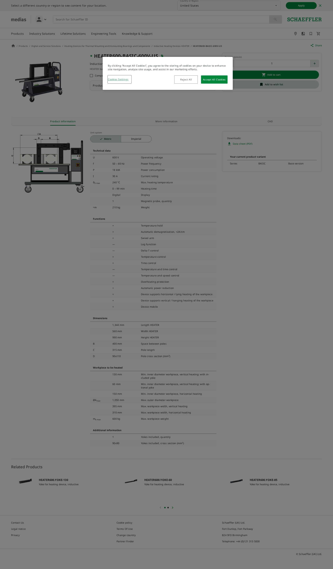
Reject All (186, 79)
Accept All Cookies (214, 79)
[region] (168, 73)
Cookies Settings (118, 79)
